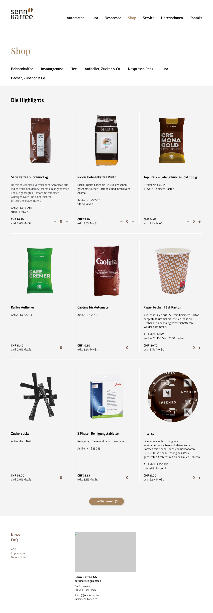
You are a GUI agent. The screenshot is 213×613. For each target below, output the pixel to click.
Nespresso (113, 18)
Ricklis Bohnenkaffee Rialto (96, 177)
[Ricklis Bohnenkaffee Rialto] (106, 140)
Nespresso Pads (140, 69)
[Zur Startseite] (22, 13)
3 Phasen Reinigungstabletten (98, 434)
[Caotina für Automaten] (106, 270)
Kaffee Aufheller (22, 307)
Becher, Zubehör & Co (28, 78)
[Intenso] (173, 397)
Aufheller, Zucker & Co (102, 69)
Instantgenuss (52, 69)
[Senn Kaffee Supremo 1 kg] (40, 140)
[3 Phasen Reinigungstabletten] (106, 397)
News (15, 534)
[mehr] (66, 221)
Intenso (149, 434)
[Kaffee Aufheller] (40, 270)
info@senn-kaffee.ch (86, 599)
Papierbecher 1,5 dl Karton (162, 307)
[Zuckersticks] (40, 397)
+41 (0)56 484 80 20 (88, 595)
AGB (13, 549)
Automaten (75, 18)
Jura (94, 18)
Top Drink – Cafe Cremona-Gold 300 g (170, 177)
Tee (74, 69)
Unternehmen (172, 18)
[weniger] (55, 221)
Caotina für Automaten (93, 307)
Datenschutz (18, 557)
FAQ (14, 540)
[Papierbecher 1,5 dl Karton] (173, 270)
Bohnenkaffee (22, 69)
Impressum (18, 553)
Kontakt (196, 18)
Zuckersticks (20, 434)
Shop (132, 18)
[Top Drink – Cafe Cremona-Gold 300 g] (173, 140)
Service (148, 18)
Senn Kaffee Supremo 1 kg (29, 177)
